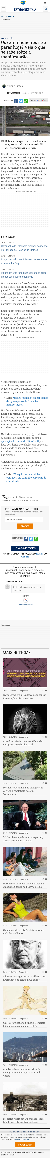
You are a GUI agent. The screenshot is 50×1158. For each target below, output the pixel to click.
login (40, 553)
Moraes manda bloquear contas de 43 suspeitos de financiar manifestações (27, 401)
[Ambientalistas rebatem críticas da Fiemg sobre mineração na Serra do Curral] (25, 1047)
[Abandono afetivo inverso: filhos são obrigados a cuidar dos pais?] (25, 719)
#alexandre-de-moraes (28, 500)
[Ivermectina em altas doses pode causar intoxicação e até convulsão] (25, 672)
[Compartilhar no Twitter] (21, 101)
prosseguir (25, 1144)
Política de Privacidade (21, 1139)
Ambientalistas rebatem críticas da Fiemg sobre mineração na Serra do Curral (22, 1072)
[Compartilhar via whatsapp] (26, 101)
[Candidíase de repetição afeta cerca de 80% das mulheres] (25, 907)
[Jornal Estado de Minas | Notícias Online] (25, 10)
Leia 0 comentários (25, 548)
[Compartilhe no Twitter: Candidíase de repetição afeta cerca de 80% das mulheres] (46, 925)
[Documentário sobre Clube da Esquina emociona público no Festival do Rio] (25, 861)
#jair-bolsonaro (26, 497)
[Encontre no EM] (45, 9)
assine (25, 556)
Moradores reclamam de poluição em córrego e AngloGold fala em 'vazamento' (23, 791)
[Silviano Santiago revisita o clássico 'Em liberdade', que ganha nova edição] (25, 954)
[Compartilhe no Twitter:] (46, 833)
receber (25, 526)
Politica (11, 16)
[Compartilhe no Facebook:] (43, 833)
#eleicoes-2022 (9, 500)
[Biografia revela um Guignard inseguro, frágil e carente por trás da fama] (25, 1096)
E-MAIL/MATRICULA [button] (26, 604)
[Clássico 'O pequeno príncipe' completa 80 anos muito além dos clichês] (25, 1000)
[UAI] (23, 3)
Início (3, 16)
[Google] (26, 600)
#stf (15, 497)
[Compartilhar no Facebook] (16, 101)
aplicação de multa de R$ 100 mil (20, 441)
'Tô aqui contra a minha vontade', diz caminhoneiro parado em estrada (26, 478)
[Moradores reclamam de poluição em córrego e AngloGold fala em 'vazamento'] (25, 765)
